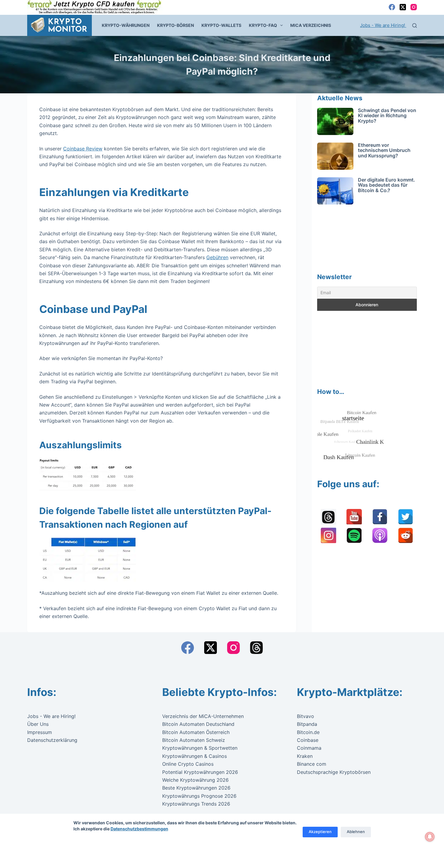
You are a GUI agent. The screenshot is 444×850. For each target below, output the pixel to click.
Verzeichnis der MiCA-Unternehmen (203, 716)
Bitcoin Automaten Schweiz (193, 740)
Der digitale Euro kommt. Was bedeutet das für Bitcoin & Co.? (386, 185)
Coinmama (309, 748)
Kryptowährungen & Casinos (194, 756)
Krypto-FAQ (263, 25)
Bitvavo (305, 716)
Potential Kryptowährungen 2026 (200, 772)
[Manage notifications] (430, 837)
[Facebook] (392, 7)
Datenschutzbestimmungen (139, 828)
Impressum (39, 732)
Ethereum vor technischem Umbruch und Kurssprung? (384, 150)
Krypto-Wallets (221, 25)
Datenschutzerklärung (52, 740)
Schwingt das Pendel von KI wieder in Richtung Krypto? (387, 115)
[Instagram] (413, 7)
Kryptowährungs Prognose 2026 (199, 796)
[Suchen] (414, 25)
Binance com (311, 764)
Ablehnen (356, 831)
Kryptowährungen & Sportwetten (199, 748)
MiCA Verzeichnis (310, 25)
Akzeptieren (320, 831)
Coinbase (307, 740)
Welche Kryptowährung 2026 (195, 780)
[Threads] (256, 647)
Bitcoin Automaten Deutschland (198, 724)
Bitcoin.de (308, 732)
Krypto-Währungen (126, 25)
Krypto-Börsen (175, 25)
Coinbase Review (82, 149)
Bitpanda (307, 724)
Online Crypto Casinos (188, 764)
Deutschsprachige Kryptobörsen (334, 772)
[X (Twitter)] (403, 7)
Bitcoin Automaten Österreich (196, 732)
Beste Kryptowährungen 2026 (196, 788)
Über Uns (38, 724)
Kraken (305, 756)
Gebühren (217, 257)
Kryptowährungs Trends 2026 (196, 804)
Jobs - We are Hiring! (383, 25)
